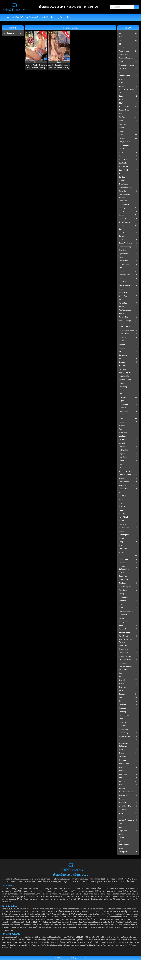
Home (6, 17)
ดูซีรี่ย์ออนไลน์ (17, 17)
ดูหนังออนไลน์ (32, 17)
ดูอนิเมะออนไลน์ (64, 17)
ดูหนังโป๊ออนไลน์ (47, 17)
